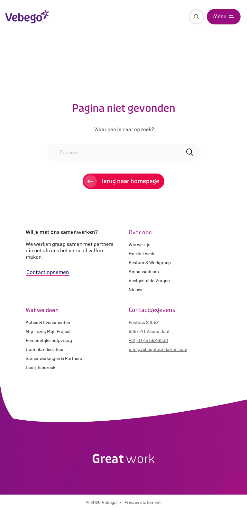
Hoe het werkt (142, 253)
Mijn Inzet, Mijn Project (48, 331)
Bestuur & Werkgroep (150, 262)
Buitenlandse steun (45, 349)
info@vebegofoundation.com (158, 349)
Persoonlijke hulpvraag (49, 340)
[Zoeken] (196, 16)
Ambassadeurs (144, 271)
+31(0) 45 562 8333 (148, 340)
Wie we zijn (140, 244)
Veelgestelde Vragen (149, 280)
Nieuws (136, 289)
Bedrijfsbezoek (40, 367)
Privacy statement (142, 502)
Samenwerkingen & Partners (54, 358)
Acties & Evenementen (48, 322)
